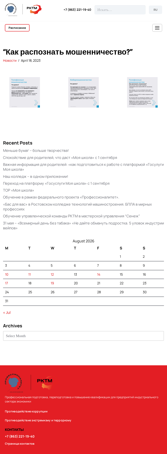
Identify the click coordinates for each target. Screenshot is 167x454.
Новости (9, 60)
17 (6, 283)
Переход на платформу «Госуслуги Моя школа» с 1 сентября (56, 183)
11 (29, 274)
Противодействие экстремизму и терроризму (38, 420)
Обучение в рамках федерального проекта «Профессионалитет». (61, 197)
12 (52, 274)
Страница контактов (19, 443)
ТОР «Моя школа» (18, 190)
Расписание (17, 28)
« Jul (7, 312)
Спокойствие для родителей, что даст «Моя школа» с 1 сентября (60, 157)
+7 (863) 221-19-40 (77, 10)
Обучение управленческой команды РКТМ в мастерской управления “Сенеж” (71, 216)
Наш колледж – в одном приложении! (35, 176)
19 (52, 283)
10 (6, 274)
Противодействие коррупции (26, 411)
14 (98, 274)
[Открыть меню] (157, 28)
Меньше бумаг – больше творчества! (36, 150)
